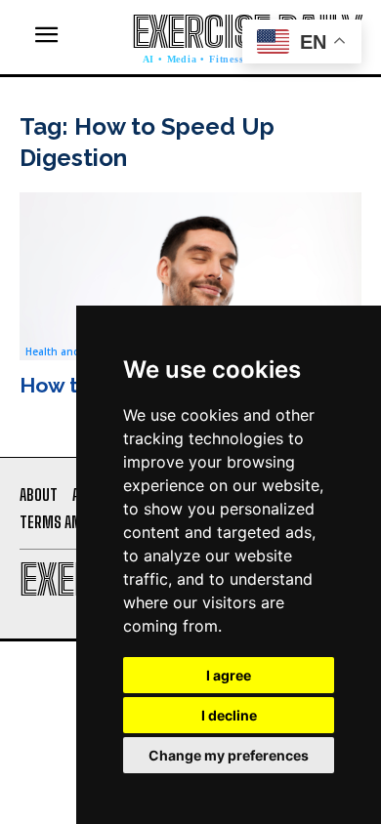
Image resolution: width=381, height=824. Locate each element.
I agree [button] (228, 675)
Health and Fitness (72, 351)
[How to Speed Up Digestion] (190, 275)
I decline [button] (229, 715)
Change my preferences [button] (228, 755)
